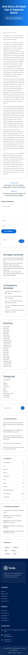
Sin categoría (6, 395)
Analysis (5, 383)
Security (5, 391)
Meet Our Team (4, 593)
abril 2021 (5, 354)
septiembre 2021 (7, 345)
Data (6, 550)
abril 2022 (5, 333)
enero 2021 (6, 359)
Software (7, 553)
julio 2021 (5, 349)
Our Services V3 (5, 615)
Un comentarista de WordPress (12, 291)
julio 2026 (5, 328)
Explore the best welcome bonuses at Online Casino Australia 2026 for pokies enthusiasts (13, 268)
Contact (19, 652)
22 (4, 381)
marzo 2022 (6, 335)
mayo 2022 (6, 331)
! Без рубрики (6, 379)
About (13, 652)
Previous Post (14, 185)
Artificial (16, 547)
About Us (3, 591)
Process (13, 550)
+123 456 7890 (7, 639)
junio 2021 (5, 350)
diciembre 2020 (7, 361)
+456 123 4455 (7, 641)
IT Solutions (6, 386)
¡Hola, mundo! (8, 293)
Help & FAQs (4, 596)
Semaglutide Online (8, 393)
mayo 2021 (6, 352)
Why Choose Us (5, 601)
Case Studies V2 (5, 620)
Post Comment (8, 231)
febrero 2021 (6, 357)
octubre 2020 (6, 364)
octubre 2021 (6, 343)
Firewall (5, 385)
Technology (6, 397)
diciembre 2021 (7, 340)
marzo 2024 (6, 330)
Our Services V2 (5, 613)
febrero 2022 (6, 337)
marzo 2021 (6, 356)
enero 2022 (6, 338)
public (4, 390)
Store (15, 553)
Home (10, 18)
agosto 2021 (6, 347)
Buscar (4, 239)
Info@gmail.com (7, 634)
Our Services (4, 598)
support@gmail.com (8, 636)
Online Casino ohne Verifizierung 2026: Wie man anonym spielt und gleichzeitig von (13, 259)
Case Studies (4, 618)
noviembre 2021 (7, 342)
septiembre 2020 (7, 366)
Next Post (14, 193)
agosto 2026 (6, 326)
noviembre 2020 (7, 362)
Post (4, 388)
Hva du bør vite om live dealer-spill (12, 271)
